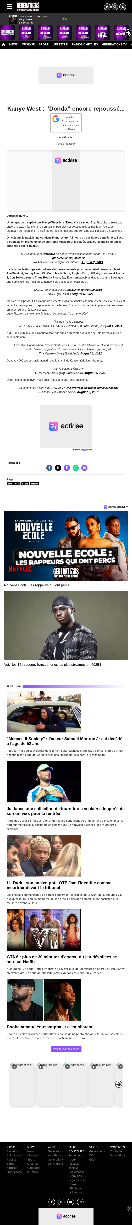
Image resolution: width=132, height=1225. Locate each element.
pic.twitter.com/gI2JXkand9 (101, 387)
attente (34, 483)
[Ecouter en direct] (107, 6)
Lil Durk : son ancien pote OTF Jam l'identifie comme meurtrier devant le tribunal (59, 885)
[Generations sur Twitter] (61, 1202)
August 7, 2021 (92, 262)
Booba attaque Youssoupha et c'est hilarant (49, 1027)
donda (25, 483)
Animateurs (14, 1155)
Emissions (13, 1151)
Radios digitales (85, 44)
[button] (22, 1084)
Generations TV (114, 44)
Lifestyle (60, 44)
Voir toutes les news (66, 1049)
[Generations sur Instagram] (80, 1202)
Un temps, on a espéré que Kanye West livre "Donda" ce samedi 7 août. (53, 222)
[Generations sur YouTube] (70, 1202)
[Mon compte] (122, 6)
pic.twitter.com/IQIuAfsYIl (68, 258)
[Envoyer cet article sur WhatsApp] (75, 469)
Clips (92, 1159)
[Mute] (64, 19)
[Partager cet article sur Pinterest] (66, 469)
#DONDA (49, 253)
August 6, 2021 (83, 294)
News (13, 44)
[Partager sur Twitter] (57, 469)
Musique (28, 44)
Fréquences (14, 1172)
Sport (43, 44)
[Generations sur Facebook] (51, 1202)
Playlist (11, 1159)
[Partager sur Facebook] (48, 469)
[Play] (4, 30)
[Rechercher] (114, 6)
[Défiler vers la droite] (118, 1084)
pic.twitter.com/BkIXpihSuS (85, 289)
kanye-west (14, 483)
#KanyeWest (74, 387)
